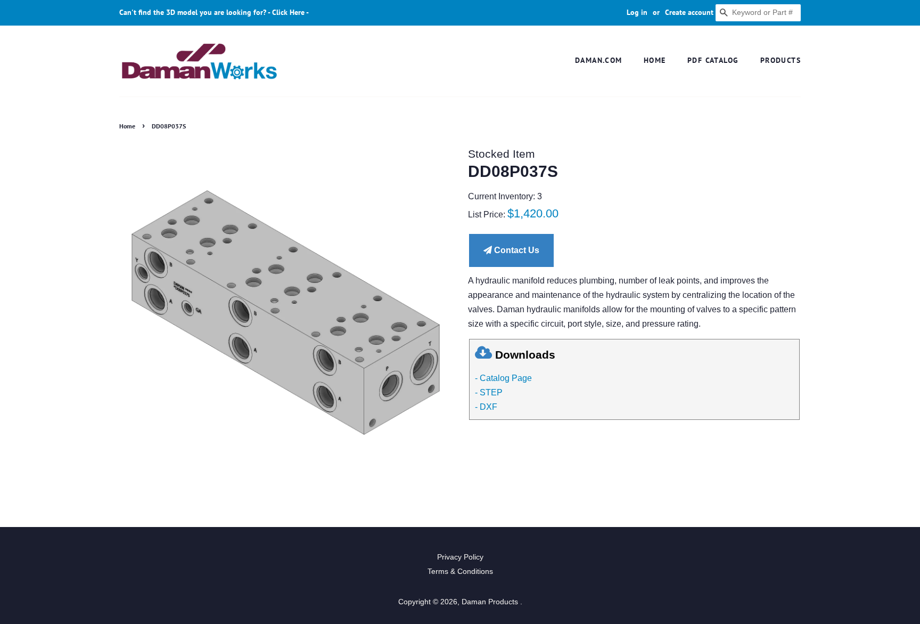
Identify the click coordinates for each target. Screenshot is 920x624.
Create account (689, 12)
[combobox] (758, 12)
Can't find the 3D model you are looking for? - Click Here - (214, 12)
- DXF (486, 406)
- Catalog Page (503, 378)
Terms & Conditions (460, 572)
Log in (637, 12)
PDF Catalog (712, 60)
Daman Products (491, 602)
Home (655, 60)
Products (780, 60)
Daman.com (598, 60)
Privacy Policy (460, 557)
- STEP (489, 392)
